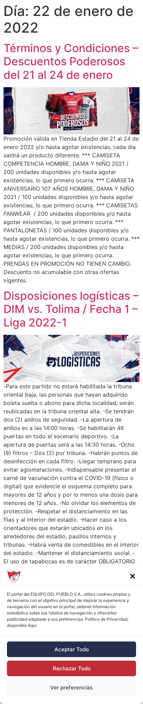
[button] (132, 576)
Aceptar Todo (71, 649)
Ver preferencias (71, 687)
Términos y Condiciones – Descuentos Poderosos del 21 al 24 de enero (70, 61)
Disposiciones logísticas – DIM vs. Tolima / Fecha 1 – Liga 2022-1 (70, 309)
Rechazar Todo (72, 668)
